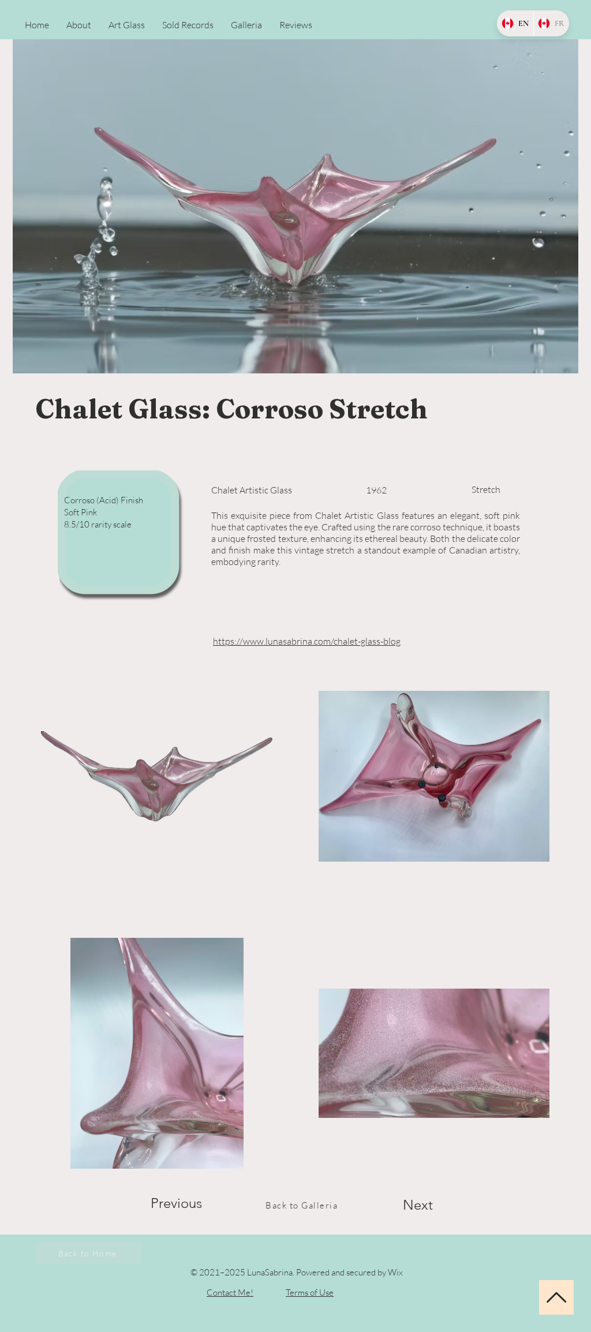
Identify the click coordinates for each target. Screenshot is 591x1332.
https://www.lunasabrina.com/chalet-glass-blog (307, 641)
